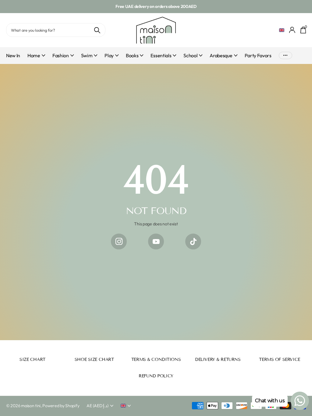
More (285, 55)
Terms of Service (279, 359)
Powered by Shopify (60, 405)
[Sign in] (292, 30)
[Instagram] (119, 241)
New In (13, 55)
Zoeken (97, 30)
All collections (36, 59)
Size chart (32, 359)
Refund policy (156, 376)
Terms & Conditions (156, 359)
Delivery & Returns (217, 359)
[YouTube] (156, 241)
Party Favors (258, 55)
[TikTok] (193, 241)
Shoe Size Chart (94, 359)
